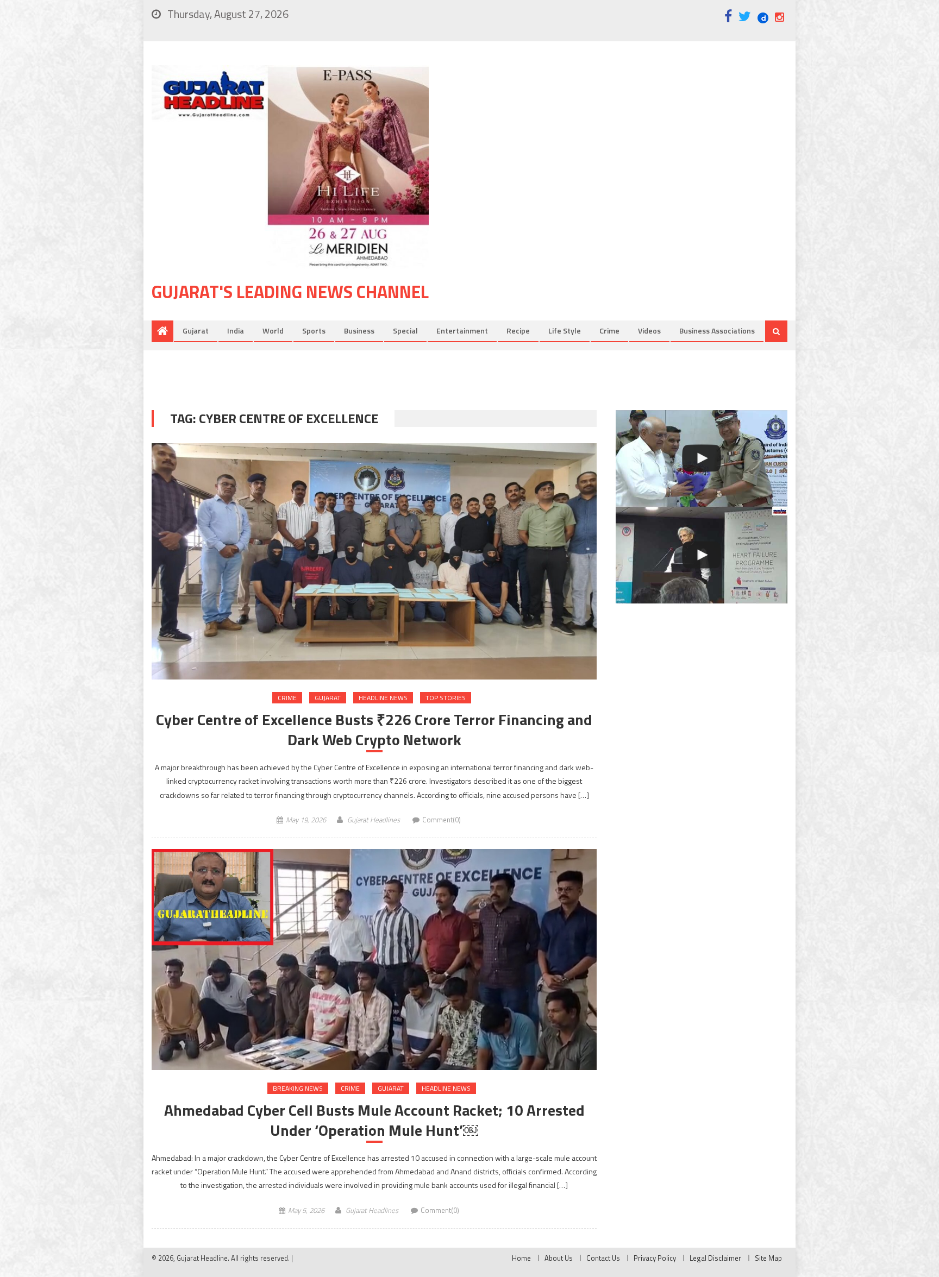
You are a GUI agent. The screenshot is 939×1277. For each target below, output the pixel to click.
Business (359, 330)
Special (405, 330)
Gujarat (196, 330)
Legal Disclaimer (715, 1258)
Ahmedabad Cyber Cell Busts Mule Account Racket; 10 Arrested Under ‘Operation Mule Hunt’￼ (374, 1120)
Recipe (518, 330)
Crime (609, 330)
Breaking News (298, 1088)
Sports (313, 330)
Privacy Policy (655, 1258)
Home (521, 1258)
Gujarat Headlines (373, 819)
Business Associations (717, 330)
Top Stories (445, 698)
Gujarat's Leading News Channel (290, 292)
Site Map (768, 1258)
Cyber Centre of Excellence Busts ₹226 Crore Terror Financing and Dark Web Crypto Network (374, 730)
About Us (558, 1258)
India (235, 330)
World (273, 330)
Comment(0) (441, 819)
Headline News (383, 698)
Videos (649, 330)
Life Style (564, 330)
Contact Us (603, 1258)
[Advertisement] (624, 151)
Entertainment (462, 330)
